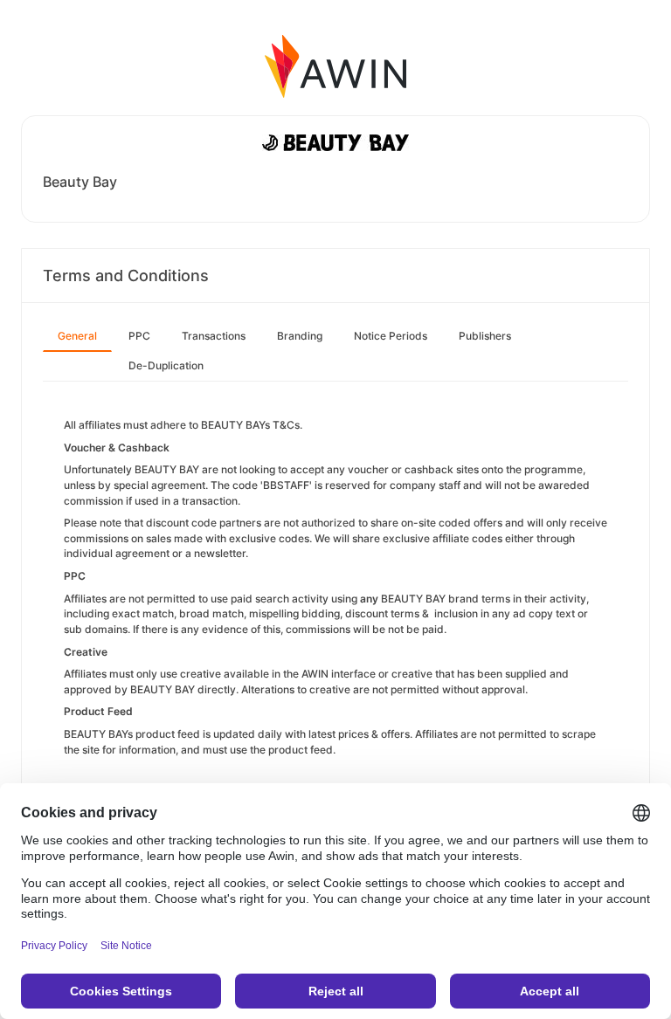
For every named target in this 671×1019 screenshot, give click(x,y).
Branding (299, 335)
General (77, 335)
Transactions (214, 335)
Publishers (485, 335)
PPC (139, 335)
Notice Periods (390, 335)
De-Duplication (166, 365)
